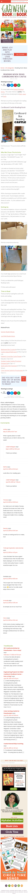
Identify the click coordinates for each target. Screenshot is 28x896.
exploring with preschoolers (7, 41)
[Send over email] (18, 85)
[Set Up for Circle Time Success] (14, 859)
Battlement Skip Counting (8, 349)
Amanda (5, 600)
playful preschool (19, 397)
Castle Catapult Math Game (9, 352)
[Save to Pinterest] (15, 85)
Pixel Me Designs (19, 892)
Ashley (5, 429)
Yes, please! (20, 54)
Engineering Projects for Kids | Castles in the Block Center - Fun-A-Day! (13, 674)
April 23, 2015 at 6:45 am (10, 530)
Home (2, 68)
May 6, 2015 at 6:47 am (10, 432)
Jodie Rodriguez (10, 447)
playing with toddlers (19, 29)
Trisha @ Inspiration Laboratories (13, 548)
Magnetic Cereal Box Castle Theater (11, 356)
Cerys (5, 618)
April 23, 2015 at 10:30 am (10, 502)
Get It (23, 379)
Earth (4, 96)
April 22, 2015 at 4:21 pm (10, 552)
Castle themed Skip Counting (13, 744)
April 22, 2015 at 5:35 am (10, 603)
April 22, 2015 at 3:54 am (10, 620)
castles (12, 397)
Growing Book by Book (14, 11)
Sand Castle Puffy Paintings (9, 366)
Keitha (5, 467)
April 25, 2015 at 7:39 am (13, 482)
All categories (9, 68)
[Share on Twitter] (12, 85)
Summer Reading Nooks (7, 332)
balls (20, 94)
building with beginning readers (20, 41)
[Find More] (12, 822)
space (24, 94)
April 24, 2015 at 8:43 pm (10, 469)
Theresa (5, 500)
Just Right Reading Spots (8, 336)
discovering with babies (7, 29)
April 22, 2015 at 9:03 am (10, 579)
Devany (5, 528)
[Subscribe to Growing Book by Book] (14, 779)
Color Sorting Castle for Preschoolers (12, 370)
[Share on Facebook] (8, 85)
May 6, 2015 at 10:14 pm (13, 449)
